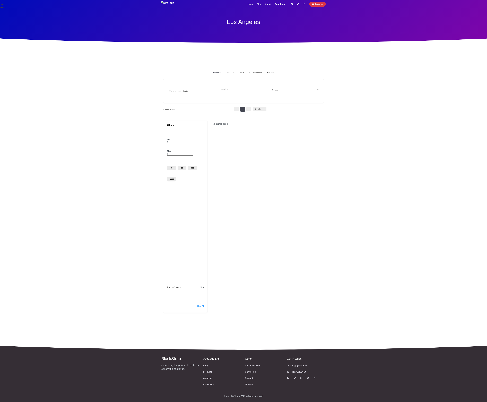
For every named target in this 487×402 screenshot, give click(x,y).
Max (169, 151)
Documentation (252, 365)
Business (217, 72)
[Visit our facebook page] (292, 4)
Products (207, 372)
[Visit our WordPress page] (308, 378)
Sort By (258, 109)
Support (249, 378)
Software (270, 72)
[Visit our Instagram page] (304, 4)
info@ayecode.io (298, 365)
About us (207, 378)
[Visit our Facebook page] (288, 378)
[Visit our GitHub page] (314, 378)
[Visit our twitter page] (298, 4)
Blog (259, 4)
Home (250, 4)
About (268, 4)
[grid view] (236, 109)
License (249, 384)
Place (241, 72)
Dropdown (280, 4)
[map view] (248, 109)
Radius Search (174, 287)
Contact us (208, 384)
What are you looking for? (179, 91)
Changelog (250, 372)
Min (168, 139)
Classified (230, 72)
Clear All (200, 306)
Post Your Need (255, 72)
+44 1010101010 (298, 372)
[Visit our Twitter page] (294, 378)
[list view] (242, 109)
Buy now (319, 4)
